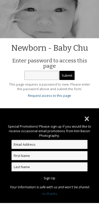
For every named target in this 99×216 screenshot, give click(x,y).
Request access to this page (49, 95)
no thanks (49, 193)
